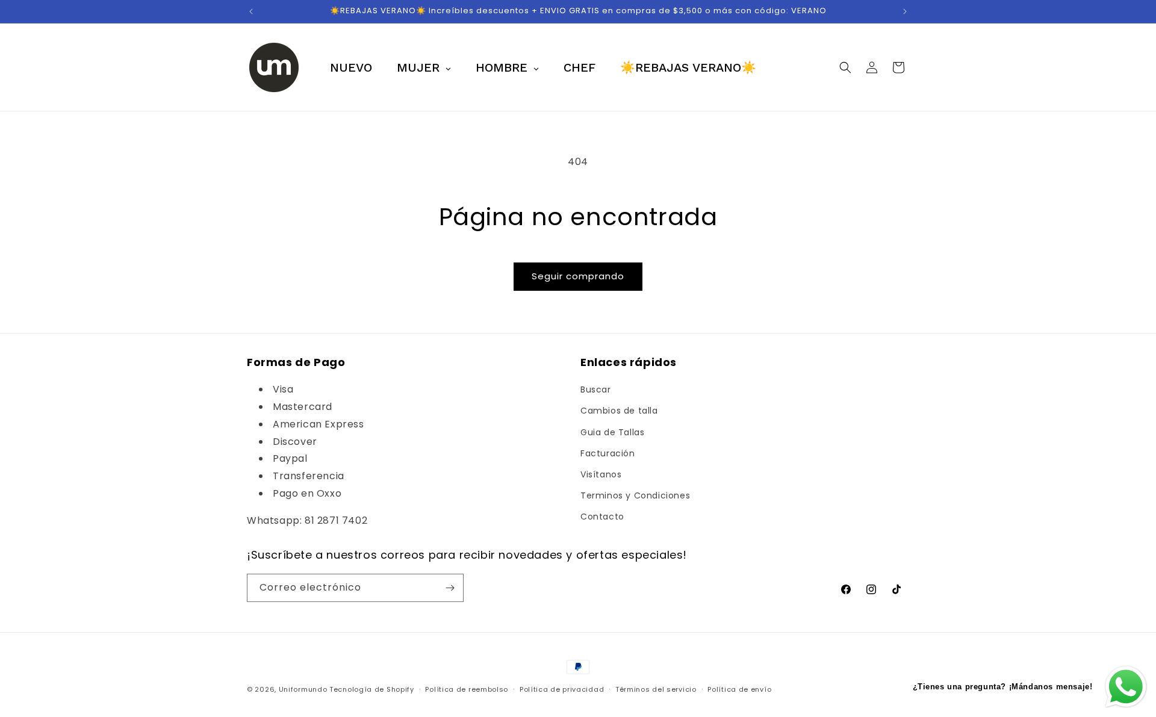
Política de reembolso (466, 689)
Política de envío (739, 689)
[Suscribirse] (450, 588)
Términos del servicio (656, 689)
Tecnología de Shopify (371, 689)
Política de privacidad (562, 689)
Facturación (607, 453)
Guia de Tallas (612, 432)
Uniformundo (303, 689)
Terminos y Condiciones (635, 495)
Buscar (595, 389)
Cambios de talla (619, 411)
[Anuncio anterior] (251, 11)
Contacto (602, 517)
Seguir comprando (578, 276)
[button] (845, 67)
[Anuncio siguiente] (905, 11)
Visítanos (600, 474)
